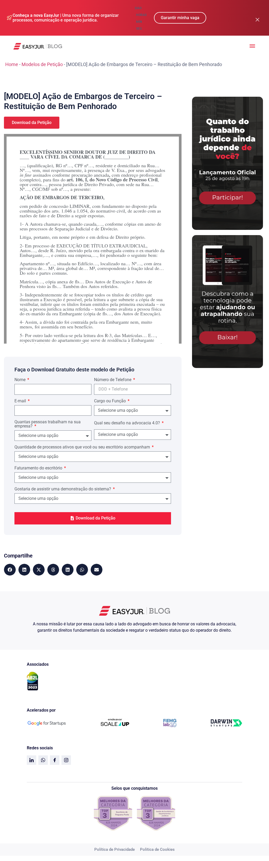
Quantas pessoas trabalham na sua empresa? (47, 424)
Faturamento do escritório (38, 468)
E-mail (20, 401)
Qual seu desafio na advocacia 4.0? (127, 423)
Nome (20, 380)
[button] (10, 570)
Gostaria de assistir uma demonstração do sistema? (63, 489)
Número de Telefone (113, 380)
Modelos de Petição (42, 64)
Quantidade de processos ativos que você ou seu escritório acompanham (82, 447)
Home (11, 64)
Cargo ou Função (110, 401)
